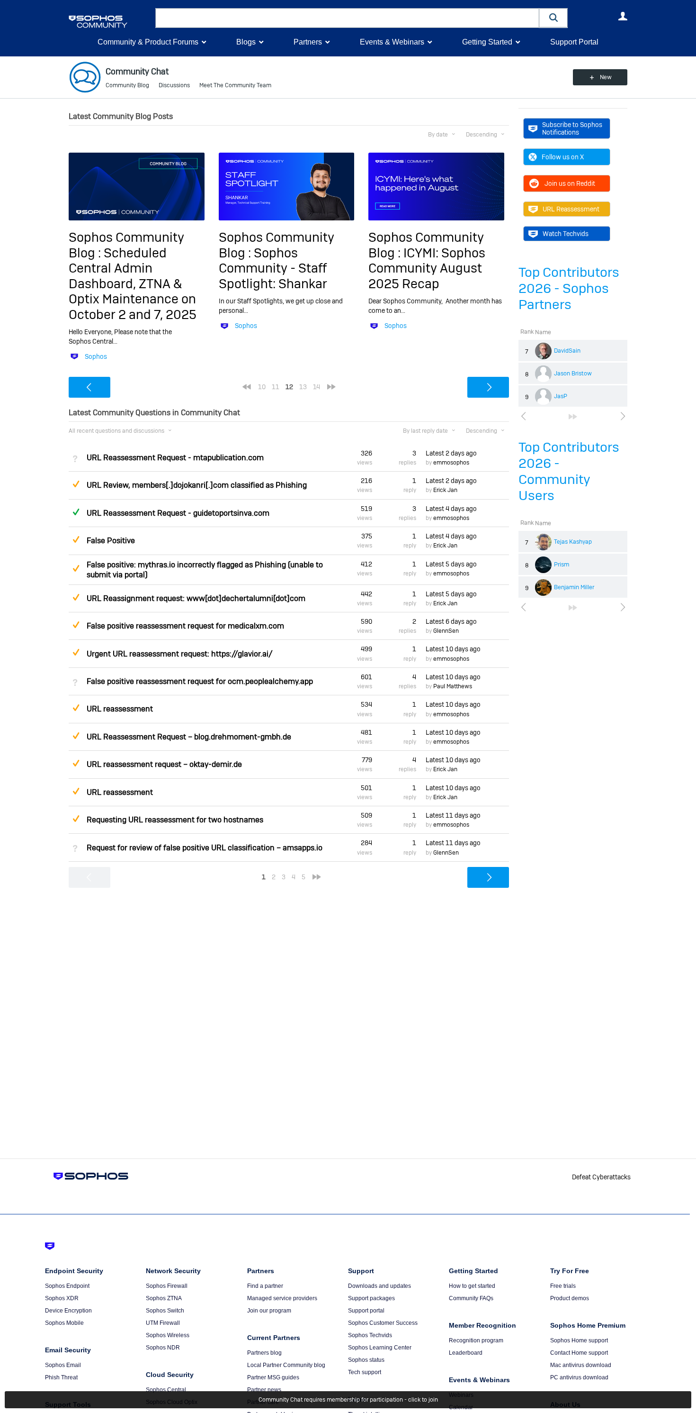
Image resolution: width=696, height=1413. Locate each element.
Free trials (563, 1286)
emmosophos (451, 462)
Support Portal (574, 42)
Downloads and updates (379, 1286)
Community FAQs (471, 1298)
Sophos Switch (165, 1310)
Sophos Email (63, 1365)
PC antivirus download (579, 1377)
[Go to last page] (573, 416)
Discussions (174, 85)
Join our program (269, 1310)
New (606, 77)
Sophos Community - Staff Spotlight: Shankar (273, 268)
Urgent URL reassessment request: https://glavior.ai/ (180, 654)
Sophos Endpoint (67, 1286)
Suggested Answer (76, 484)
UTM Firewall (163, 1323)
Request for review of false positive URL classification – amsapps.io (204, 848)
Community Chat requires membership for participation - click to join (348, 1400)
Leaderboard (465, 1352)
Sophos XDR (62, 1298)
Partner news (264, 1389)
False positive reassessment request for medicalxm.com (185, 626)
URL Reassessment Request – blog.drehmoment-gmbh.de (189, 737)
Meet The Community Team (235, 85)
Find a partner (265, 1286)
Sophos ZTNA (164, 1298)
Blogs (246, 42)
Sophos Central (166, 1389)
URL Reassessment (571, 209)
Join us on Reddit (569, 183)
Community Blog (127, 85)
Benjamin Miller (574, 587)
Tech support (364, 1372)
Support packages (371, 1298)
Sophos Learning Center (379, 1347)
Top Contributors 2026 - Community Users (568, 471)
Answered (76, 512)
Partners (308, 42)
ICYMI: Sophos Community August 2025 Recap (426, 268)
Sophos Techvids (370, 1335)
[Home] (110, 21)
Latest (451, 453)
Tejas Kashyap (573, 542)
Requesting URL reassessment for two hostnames (175, 820)
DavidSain (567, 351)
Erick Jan (445, 490)
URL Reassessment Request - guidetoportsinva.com (178, 513)
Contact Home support (579, 1352)
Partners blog (264, 1352)
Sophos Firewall (166, 1286)
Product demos (569, 1298)
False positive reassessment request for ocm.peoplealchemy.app (200, 681)
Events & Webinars (392, 42)
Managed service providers (282, 1298)
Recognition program (476, 1340)
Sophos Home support (579, 1340)
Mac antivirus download (580, 1365)
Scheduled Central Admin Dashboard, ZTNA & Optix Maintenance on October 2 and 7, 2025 (132, 284)
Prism (561, 564)
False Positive (111, 541)
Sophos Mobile (64, 1323)
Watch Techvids (566, 233)
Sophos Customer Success (383, 1323)
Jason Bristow (573, 373)
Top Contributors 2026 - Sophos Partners (568, 288)
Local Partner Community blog (286, 1365)
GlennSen (446, 631)
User (622, 16)
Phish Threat (61, 1377)
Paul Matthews (452, 686)
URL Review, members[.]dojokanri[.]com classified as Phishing (197, 485)
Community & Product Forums (148, 42)
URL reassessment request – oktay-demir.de (164, 764)
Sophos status (366, 1360)
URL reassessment (120, 709)
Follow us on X (563, 157)
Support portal (366, 1310)
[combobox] (347, 18)
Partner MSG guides (273, 1377)
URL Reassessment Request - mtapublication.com (175, 458)
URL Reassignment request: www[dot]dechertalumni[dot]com (196, 598)
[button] (553, 17)
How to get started (472, 1286)
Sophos (96, 356)
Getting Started (487, 42)
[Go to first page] (246, 387)
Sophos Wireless (167, 1335)
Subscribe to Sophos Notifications (572, 128)
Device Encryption (68, 1310)
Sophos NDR (163, 1347)
